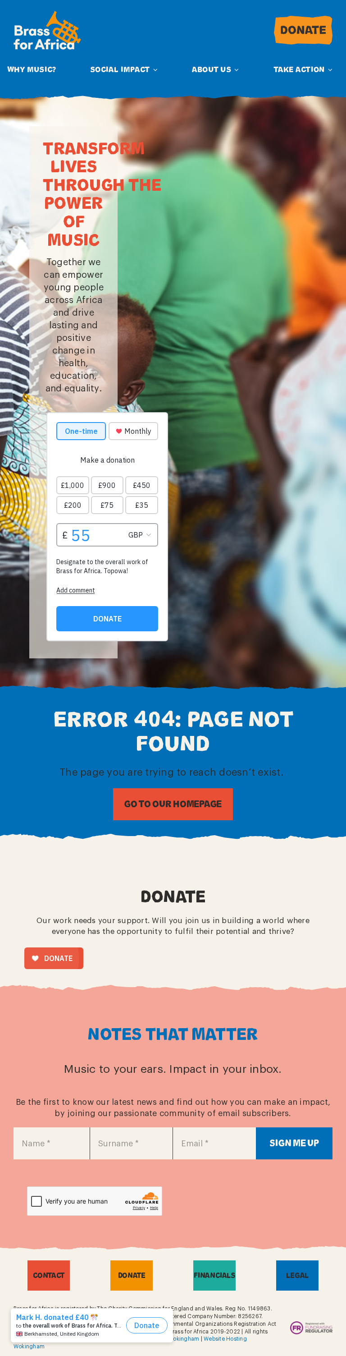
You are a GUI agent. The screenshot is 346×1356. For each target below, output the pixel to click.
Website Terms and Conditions (81, 1339)
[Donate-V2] (303, 19)
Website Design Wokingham (162, 1339)
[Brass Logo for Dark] (47, 14)
